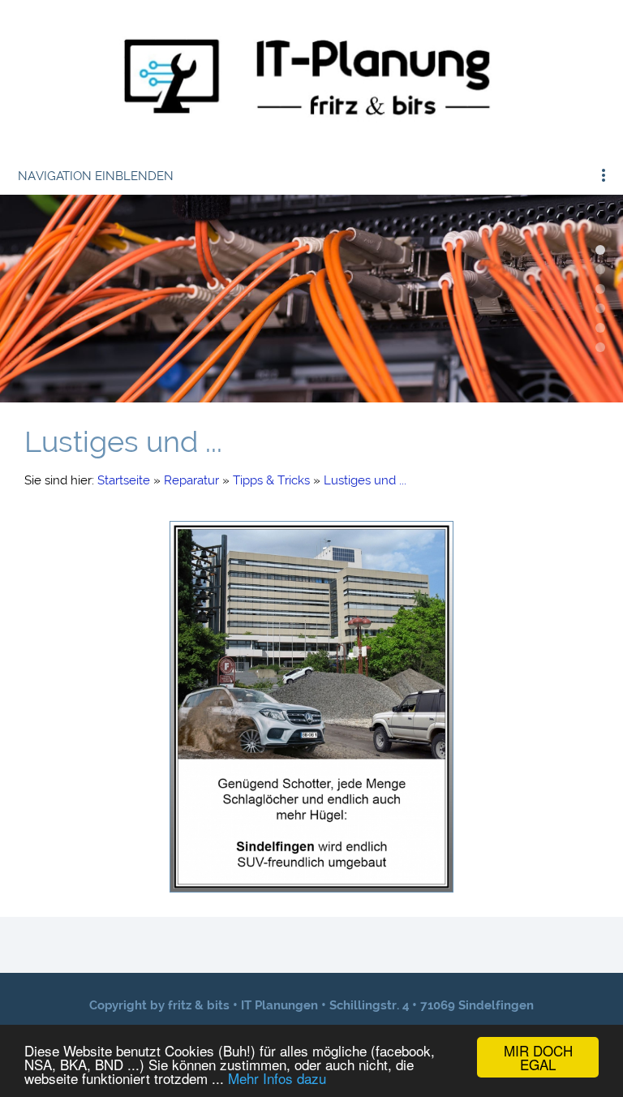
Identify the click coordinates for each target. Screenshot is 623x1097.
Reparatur (191, 480)
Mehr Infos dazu (277, 1078)
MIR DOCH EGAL (538, 1057)
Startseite (123, 480)
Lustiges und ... (365, 480)
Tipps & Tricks (271, 480)
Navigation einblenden (96, 176)
